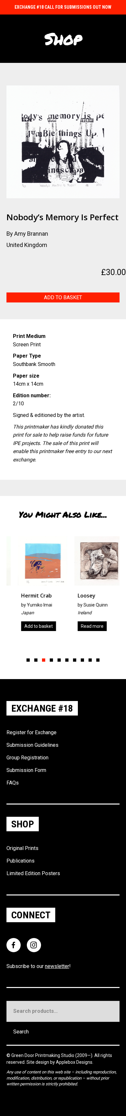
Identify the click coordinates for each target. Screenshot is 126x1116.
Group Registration (27, 758)
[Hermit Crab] (35, 586)
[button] (28, 660)
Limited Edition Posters (33, 873)
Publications (20, 861)
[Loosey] (92, 586)
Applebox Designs (74, 1062)
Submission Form (26, 770)
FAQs (12, 783)
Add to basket (63, 297)
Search (21, 1032)
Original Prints (22, 848)
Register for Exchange (31, 732)
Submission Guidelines (32, 745)
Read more (84, 626)
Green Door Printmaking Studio (43, 1055)
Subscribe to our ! (38, 966)
